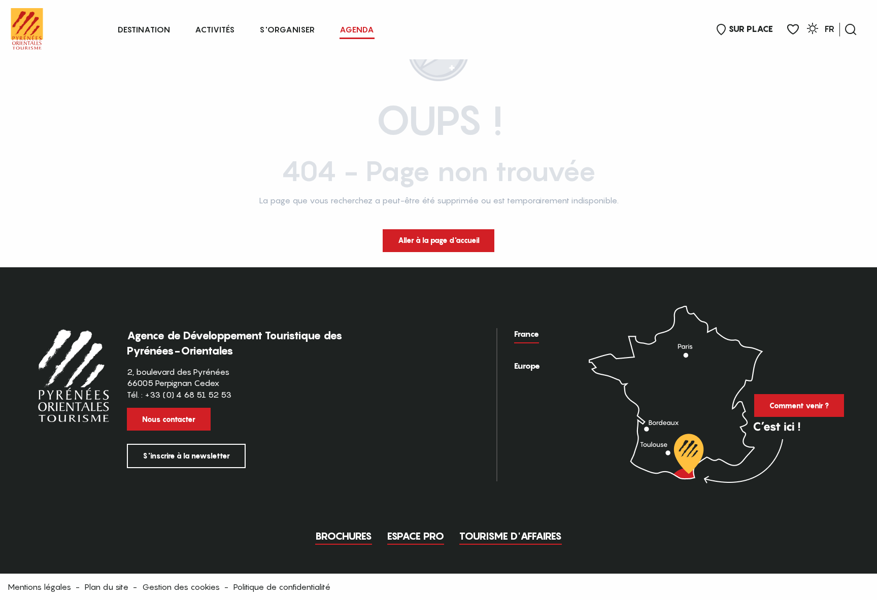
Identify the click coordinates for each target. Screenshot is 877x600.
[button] (850, 29)
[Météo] (812, 30)
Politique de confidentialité (281, 587)
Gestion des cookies (181, 587)
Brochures (343, 536)
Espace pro (415, 536)
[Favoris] (793, 29)
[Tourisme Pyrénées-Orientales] (27, 27)
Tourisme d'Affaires (510, 536)
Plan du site (106, 587)
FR (829, 29)
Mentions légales (39, 587)
